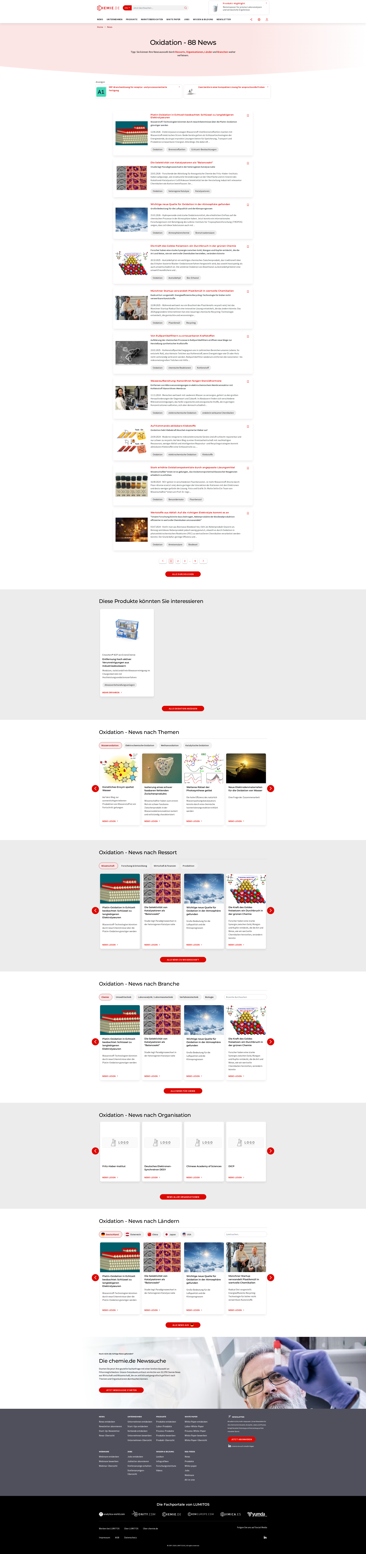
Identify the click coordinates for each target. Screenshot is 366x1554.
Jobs (187, 1470)
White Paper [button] (173, 19)
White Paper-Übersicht (196, 1440)
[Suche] (186, 8)
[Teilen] (251, 19)
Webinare (189, 1475)
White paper (191, 1465)
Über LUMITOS (131, 1528)
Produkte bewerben (165, 1435)
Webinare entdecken (109, 1456)
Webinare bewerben (108, 1461)
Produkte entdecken (166, 1421)
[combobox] (245, 997)
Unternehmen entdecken (140, 1421)
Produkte (189, 1461)
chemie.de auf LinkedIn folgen (243, 1446)
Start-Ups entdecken (138, 1426)
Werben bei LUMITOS (109, 1528)
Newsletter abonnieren (110, 1426)
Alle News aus (181, 1325)
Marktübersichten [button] (152, 19)
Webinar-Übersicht (108, 1465)
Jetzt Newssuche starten (121, 1390)
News (187, 1456)
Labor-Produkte (164, 1426)
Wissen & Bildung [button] (203, 19)
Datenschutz (130, 1537)
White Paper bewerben (196, 1435)
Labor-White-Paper (194, 1426)
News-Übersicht (107, 1435)
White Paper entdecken (196, 1421)
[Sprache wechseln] (259, 19)
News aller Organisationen (183, 1196)
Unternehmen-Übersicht (140, 1440)
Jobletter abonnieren (138, 1461)
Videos (159, 1470)
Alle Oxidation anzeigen (183, 708)
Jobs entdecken (135, 1456)
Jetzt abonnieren (241, 1439)
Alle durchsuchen (183, 574)
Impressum (104, 1537)
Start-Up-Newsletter (109, 1430)
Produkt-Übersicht (165, 1440)
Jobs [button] (187, 19)
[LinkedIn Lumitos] (265, 1537)
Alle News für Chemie (183, 1090)
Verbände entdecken (137, 1430)
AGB (117, 1537)
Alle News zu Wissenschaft (183, 959)
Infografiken (162, 1461)
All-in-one (190, 1479)
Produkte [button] (132, 19)
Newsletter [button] (224, 19)
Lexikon (160, 1456)
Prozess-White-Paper (195, 1430)
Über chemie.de (150, 1528)
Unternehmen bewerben (140, 1435)
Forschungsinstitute (166, 1465)
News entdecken (107, 1421)
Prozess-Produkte (165, 1430)
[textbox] (245, 997)
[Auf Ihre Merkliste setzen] (247, 115)
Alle (126, 8)
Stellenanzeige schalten (139, 1465)
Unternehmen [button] (115, 19)
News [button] (100, 19)
